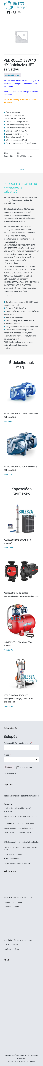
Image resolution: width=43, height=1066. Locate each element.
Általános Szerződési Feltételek (21, 1061)
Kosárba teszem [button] (21, 410)
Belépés (8, 767)
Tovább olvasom (21, 589)
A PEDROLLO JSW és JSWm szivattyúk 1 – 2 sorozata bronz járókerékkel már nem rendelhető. (21, 83)
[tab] (21, 170)
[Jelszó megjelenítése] (37, 759)
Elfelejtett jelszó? (10, 773)
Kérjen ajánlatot (12, 75)
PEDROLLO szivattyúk (26, 156)
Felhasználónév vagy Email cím (21, 743)
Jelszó (11, 755)
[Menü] (19, 12)
